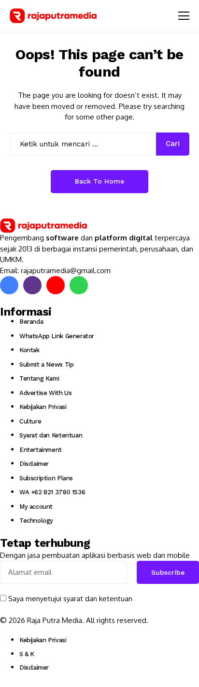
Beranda (31, 321)
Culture (30, 421)
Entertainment (40, 449)
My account (36, 506)
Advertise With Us (45, 392)
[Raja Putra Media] (53, 15)
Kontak (29, 350)
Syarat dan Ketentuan (50, 435)
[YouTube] (55, 285)
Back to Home (99, 181)
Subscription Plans (46, 478)
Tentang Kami (39, 378)
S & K (26, 654)
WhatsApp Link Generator (56, 336)
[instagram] (32, 285)
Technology (36, 520)
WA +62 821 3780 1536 (52, 492)
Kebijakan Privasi (42, 406)
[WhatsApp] (79, 285)
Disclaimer (34, 463)
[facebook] (9, 285)
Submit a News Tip (46, 364)
